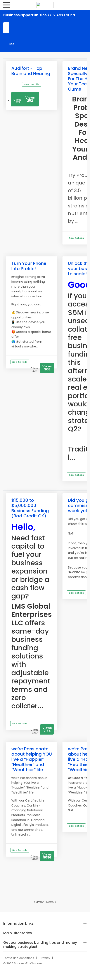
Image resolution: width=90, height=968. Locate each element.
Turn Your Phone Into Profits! (28, 266)
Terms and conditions (18, 958)
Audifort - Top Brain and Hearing (30, 71)
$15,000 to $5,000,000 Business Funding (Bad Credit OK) (30, 508)
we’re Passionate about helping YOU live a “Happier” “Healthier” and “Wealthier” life (31, 759)
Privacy (45, 958)
